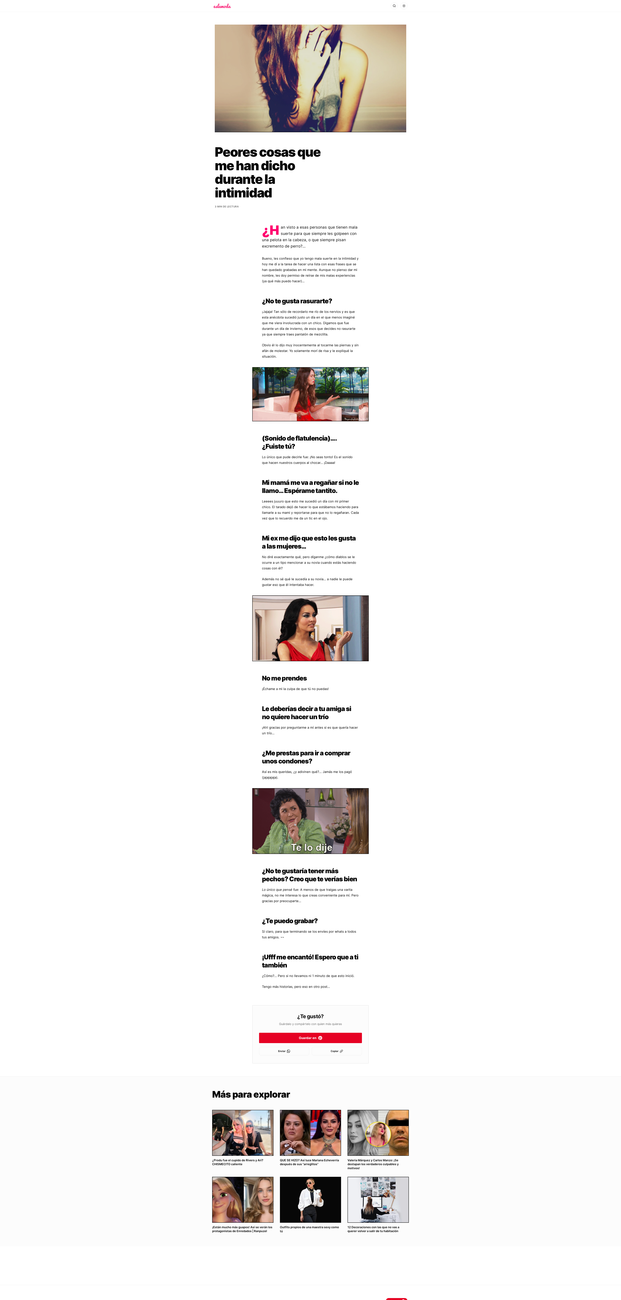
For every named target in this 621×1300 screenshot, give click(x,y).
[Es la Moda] (222, 5)
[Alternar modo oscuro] (404, 5)
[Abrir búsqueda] (394, 5)
